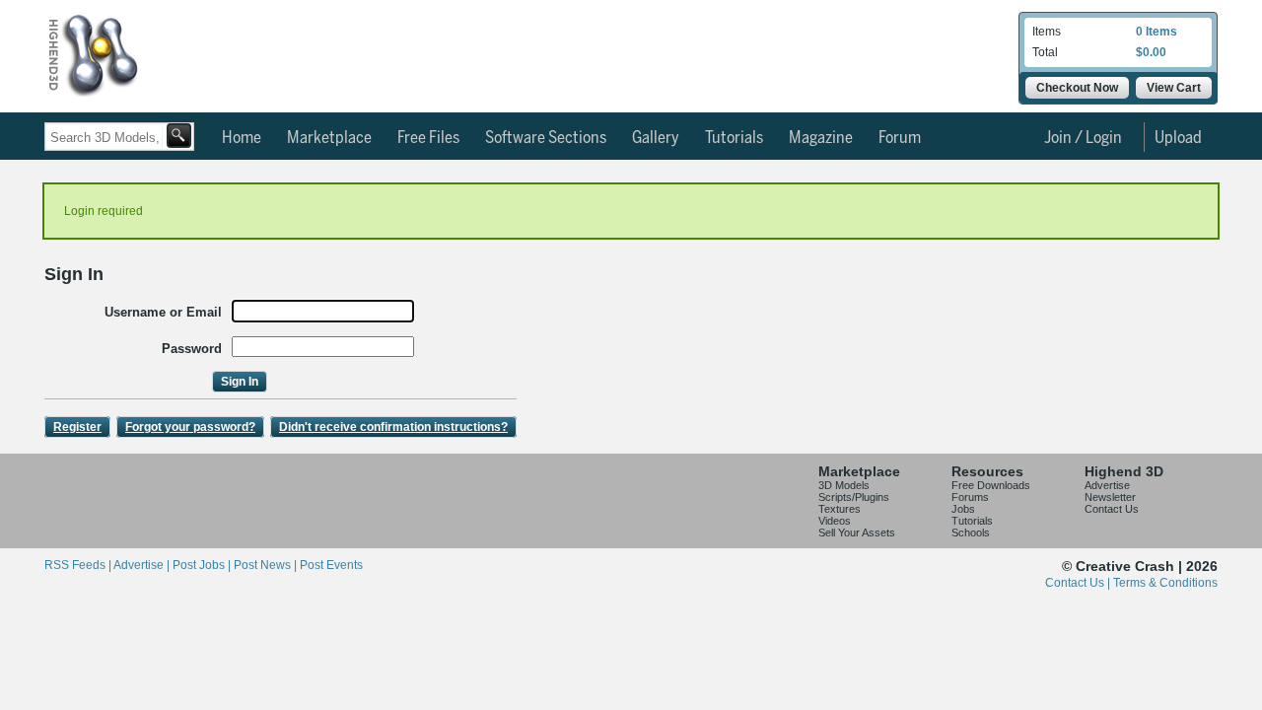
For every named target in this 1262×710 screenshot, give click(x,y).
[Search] (179, 135)
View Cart (1174, 88)
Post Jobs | (203, 565)
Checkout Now (1077, 88)
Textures (839, 509)
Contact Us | (1079, 583)
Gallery (655, 138)
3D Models (844, 485)
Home (241, 138)
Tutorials (734, 138)
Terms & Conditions (1165, 583)
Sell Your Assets (856, 532)
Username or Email (163, 312)
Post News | (267, 565)
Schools (970, 532)
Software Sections (545, 138)
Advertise (1107, 485)
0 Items (1156, 31)
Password (192, 348)
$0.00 (1151, 52)
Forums (970, 497)
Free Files (428, 138)
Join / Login (1083, 138)
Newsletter (1110, 497)
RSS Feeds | (78, 565)
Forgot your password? (190, 427)
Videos (834, 521)
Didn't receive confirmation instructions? (393, 427)
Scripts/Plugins (853, 497)
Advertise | (143, 565)
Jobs (963, 509)
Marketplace (329, 138)
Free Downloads (990, 485)
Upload (1178, 138)
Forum (899, 138)
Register (77, 427)
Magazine (821, 138)
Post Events (331, 565)
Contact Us (1112, 509)
